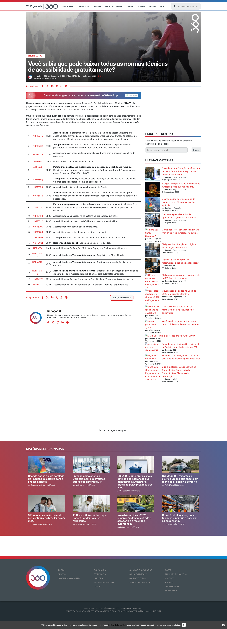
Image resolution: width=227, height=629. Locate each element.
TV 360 (61, 570)
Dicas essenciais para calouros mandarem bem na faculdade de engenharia (178, 309)
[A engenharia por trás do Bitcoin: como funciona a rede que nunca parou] (152, 189)
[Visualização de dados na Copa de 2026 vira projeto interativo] (152, 297)
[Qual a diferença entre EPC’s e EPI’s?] (151, 335)
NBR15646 (38, 136)
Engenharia (100, 570)
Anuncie (169, 582)
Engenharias (68, 6)
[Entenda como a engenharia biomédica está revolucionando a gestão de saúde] (152, 357)
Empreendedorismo (113, 6)
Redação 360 (55, 311)
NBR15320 (38, 221)
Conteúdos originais (69, 578)
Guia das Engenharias (140, 570)
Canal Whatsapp (138, 574)
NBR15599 (38, 187)
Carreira (97, 6)
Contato (169, 578)
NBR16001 (38, 243)
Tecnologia (83, 6)
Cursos (152, 6)
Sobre (168, 570)
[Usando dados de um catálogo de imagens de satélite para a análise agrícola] (152, 205)
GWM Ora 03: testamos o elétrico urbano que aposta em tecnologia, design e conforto (180, 478)
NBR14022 (38, 154)
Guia (162, 6)
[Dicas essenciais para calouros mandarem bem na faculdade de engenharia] (152, 309)
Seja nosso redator (140, 582)
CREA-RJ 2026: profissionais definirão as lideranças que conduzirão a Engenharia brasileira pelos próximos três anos (135, 481)
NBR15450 (38, 216)
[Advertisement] (173, 110)
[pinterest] (66, 86)
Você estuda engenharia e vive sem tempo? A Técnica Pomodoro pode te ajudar (171, 324)
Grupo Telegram (137, 578)
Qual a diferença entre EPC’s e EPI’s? (177, 335)
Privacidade (171, 590)
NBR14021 (38, 237)
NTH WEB (157, 611)
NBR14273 (38, 279)
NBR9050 (38, 248)
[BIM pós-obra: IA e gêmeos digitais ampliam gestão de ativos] (152, 250)
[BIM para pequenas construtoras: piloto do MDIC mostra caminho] (152, 281)
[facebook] (42, 86)
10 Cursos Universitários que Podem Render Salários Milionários (90, 518)
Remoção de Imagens (176, 574)
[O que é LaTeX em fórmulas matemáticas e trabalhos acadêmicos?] (152, 265)
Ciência (130, 6)
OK (184, 625)
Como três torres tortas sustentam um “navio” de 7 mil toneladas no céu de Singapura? (172, 232)
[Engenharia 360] (44, 6)
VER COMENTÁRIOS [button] (122, 298)
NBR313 (38, 207)
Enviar (196, 150)
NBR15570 (38, 180)
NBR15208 (38, 146)
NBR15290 (38, 226)
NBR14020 (38, 284)
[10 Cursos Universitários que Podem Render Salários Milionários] (91, 503)
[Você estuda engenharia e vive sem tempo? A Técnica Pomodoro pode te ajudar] (152, 323)
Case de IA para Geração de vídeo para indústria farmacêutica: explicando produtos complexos (181, 171)
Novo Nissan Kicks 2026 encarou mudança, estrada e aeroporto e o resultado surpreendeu (134, 519)
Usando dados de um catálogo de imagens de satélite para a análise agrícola (178, 202)
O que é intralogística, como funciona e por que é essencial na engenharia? (180, 518)
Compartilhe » (32, 86)
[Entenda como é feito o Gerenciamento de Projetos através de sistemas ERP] (152, 347)
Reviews (141, 6)
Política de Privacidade (117, 625)
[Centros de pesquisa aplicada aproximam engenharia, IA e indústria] (152, 220)
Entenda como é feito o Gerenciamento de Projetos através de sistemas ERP (89, 478)
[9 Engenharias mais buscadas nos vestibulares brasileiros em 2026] (46, 503)
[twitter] (47, 86)
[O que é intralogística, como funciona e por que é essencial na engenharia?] (180, 503)
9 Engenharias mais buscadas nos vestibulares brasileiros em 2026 (46, 518)
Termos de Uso (172, 586)
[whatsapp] (52, 86)
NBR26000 (37, 161)
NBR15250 (38, 232)
